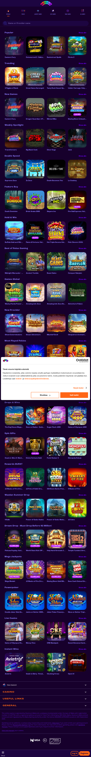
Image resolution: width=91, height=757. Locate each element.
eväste (18, 379)
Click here (55, 723)
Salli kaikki (74, 395)
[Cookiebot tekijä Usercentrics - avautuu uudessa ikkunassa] (78, 360)
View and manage (8, 730)
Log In (74, 753)
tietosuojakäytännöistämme (37, 379)
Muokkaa (43, 395)
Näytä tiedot (78, 388)
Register (84, 753)
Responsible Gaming (20, 725)
